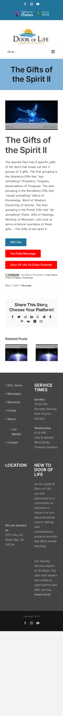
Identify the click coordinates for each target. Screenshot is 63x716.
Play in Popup (13, 277)
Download (27, 277)
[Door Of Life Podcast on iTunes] (23, 11)
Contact (12, 442)
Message (26, 285)
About (11, 419)
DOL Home (14, 385)
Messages (14, 393)
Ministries (13, 402)
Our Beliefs (16, 431)
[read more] (42, 594)
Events (11, 410)
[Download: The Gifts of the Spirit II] (12, 275)
